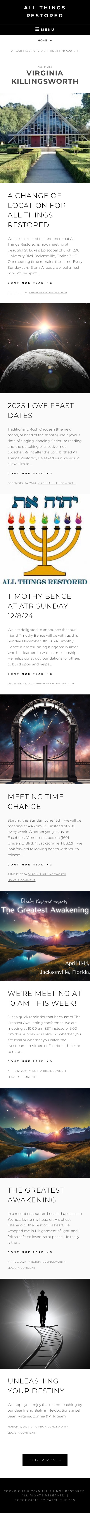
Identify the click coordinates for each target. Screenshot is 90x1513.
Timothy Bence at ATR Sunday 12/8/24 (40, 606)
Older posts (45, 1460)
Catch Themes (61, 1500)
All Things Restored (63, 1491)
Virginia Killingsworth (48, 292)
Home (43, 40)
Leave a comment (22, 880)
